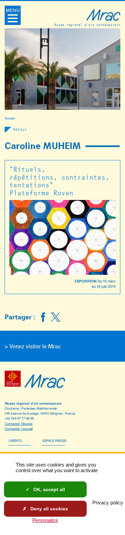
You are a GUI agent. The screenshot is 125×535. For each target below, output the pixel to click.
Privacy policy (107, 502)
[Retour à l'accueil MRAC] (44, 380)
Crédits (15, 440)
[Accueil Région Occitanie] (14, 380)
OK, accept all (48, 489)
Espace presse (54, 440)
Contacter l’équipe (18, 423)
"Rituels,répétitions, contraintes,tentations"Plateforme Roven (59, 180)
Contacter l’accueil (19, 428)
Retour (20, 129)
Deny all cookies (48, 508)
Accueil (10, 118)
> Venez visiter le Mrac (33, 346)
